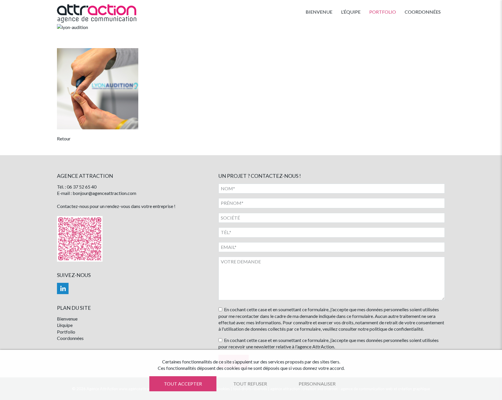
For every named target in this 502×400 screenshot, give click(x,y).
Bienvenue (319, 12)
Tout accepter (183, 383)
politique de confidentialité (396, 329)
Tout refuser (250, 383)
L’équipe (351, 12)
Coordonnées (423, 12)
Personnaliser (317, 383)
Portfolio (382, 12)
